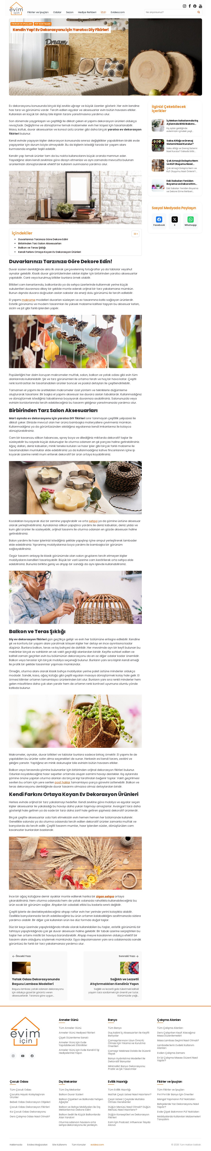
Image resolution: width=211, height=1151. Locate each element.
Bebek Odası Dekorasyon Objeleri (30, 1102)
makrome (28, 300)
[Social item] (184, 6)
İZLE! (103, 12)
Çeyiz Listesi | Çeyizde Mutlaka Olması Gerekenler (126, 1101)
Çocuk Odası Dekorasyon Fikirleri (30, 1107)
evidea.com (97, 1144)
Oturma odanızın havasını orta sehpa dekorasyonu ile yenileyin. (78, 1124)
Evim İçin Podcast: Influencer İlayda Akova (129, 1124)
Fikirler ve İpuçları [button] (169, 1082)
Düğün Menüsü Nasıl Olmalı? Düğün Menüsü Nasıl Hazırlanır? (129, 1108)
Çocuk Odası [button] (19, 1082)
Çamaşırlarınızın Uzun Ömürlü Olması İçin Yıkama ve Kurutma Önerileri (126, 1043)
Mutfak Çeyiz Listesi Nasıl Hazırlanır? (129, 1094)
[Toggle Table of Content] (134, 233)
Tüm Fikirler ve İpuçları (170, 1089)
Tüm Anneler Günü (70, 1028)
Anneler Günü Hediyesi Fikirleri (77, 1032)
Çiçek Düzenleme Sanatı (73, 1037)
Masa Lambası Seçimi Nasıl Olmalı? (178, 1040)
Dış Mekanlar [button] (68, 1082)
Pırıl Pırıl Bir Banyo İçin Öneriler (175, 1094)
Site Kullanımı (59, 1144)
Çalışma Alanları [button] (169, 1020)
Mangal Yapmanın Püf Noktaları (176, 1099)
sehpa (93, 521)
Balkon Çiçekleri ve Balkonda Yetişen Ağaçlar (81, 1101)
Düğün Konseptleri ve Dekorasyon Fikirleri (128, 1116)
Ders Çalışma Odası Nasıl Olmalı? (30, 1116)
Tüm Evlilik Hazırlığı (119, 1089)
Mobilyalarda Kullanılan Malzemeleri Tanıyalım (178, 1118)
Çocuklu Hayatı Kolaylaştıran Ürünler (27, 1096)
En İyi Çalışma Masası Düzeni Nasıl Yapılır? (177, 1059)
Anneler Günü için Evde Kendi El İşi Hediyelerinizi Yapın (79, 1051)
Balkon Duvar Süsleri (71, 1094)
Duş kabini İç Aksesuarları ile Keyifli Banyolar (128, 1034)
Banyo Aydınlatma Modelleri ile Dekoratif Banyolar (126, 1060)
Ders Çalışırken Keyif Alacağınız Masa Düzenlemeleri (176, 1034)
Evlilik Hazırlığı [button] (118, 1082)
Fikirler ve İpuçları (38, 12)
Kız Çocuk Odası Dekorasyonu (28, 1111)
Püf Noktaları (43, 24)
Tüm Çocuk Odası (20, 1089)
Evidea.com (118, 12)
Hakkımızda (16, 1144)
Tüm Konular (79, 1144)
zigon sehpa (105, 896)
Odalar (57, 12)
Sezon (69, 12)
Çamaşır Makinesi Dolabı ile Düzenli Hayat (129, 1052)
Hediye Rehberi (87, 12)
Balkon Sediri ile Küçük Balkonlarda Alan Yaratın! (79, 1116)
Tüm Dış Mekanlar (70, 1089)
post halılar (62, 782)
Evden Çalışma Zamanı (171, 1053)
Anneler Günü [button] (68, 1020)
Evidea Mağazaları (37, 1144)
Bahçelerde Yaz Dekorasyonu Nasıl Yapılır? (178, 1105)
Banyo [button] (112, 1020)
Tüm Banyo (115, 1028)
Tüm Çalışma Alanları (170, 1028)
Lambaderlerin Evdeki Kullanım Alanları (175, 1047)
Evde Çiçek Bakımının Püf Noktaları (178, 1111)
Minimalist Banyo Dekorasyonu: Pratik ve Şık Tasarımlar (126, 1068)
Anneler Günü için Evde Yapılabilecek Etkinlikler (73, 1044)
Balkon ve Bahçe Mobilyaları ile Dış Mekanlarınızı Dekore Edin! (79, 1108)
